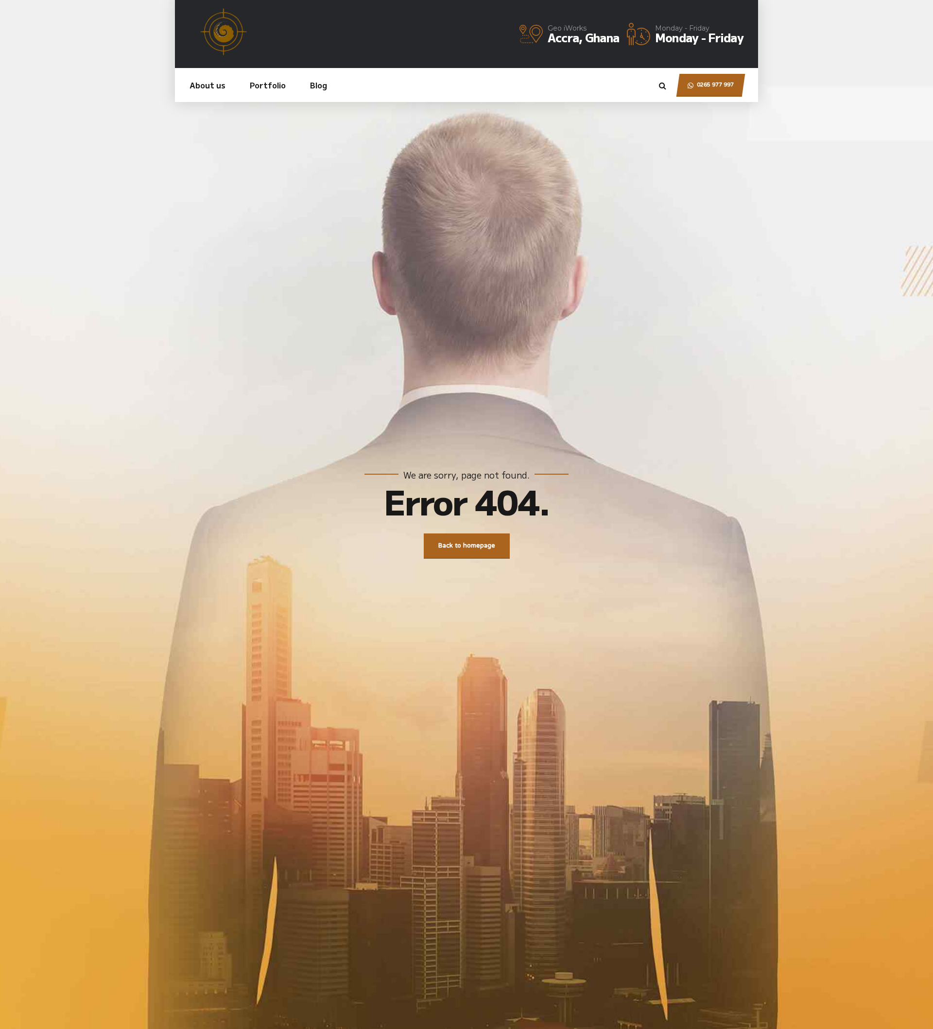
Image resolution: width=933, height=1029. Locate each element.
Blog (318, 85)
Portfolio (268, 85)
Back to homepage (466, 546)
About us (207, 85)
